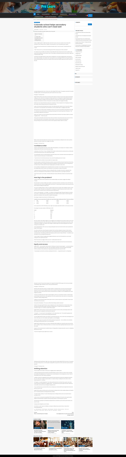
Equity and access (38, 39)
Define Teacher (36, 410)
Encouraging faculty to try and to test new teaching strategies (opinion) (65, 413)
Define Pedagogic (44, 409)
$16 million (53, 372)
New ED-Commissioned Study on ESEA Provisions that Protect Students (53, 431)
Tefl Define (59, 410)
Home (38, 14)
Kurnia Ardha (36, 29)
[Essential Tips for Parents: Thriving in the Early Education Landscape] (85, 442)
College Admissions (46, 14)
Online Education (63, 14)
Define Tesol (50, 410)
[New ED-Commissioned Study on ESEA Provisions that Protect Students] (53, 424)
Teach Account (77, 68)
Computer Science (78, 55)
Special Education (72, 14)
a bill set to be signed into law (43, 377)
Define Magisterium (38, 409)
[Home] (34, 14)
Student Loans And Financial (50, 16)
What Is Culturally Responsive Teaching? (41, 413)
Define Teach (67, 409)
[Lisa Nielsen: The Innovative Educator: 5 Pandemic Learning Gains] (67, 424)
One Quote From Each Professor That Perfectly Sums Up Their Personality (40, 431)
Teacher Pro (77, 70)
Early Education (55, 14)
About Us (60, 16)
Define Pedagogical (50, 409)
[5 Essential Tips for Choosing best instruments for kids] (55, 442)
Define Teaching (37, 22)
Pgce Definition (55, 410)
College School (77, 53)
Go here (47, 403)
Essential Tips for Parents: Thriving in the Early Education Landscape (84, 449)
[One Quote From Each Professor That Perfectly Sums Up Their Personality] (40, 424)
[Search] (86, 15)
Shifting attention (38, 40)
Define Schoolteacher (61, 409)
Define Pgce (55, 409)
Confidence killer (38, 36)
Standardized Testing (38, 16)
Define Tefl (46, 410)
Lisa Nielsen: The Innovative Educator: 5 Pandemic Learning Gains (67, 431)
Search (78, 22)
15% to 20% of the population (53, 147)
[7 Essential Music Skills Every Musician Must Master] (40, 442)
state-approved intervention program (40, 306)
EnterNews (66, 455)
